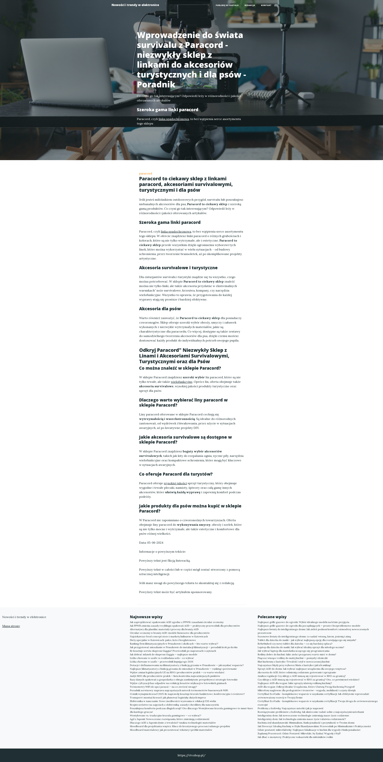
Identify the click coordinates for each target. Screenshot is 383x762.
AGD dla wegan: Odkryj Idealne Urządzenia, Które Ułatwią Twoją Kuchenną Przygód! (306, 686)
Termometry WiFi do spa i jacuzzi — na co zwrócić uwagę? (163, 686)
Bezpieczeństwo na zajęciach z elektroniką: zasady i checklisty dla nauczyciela (174, 704)
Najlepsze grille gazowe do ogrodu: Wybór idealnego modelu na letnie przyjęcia (303, 622)
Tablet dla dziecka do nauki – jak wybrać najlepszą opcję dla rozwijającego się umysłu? (307, 640)
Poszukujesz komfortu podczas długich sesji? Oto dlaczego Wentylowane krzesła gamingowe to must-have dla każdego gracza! (191, 710)
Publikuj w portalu (227, 5)
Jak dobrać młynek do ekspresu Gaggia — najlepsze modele (163, 654)
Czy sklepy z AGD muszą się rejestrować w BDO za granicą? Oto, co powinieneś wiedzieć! (309, 679)
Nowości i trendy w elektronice (135, 5)
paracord (145, 173)
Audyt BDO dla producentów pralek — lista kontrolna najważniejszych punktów (175, 675)
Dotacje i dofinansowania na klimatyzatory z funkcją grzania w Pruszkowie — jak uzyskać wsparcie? (187, 665)
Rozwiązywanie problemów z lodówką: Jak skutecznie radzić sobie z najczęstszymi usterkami (311, 711)
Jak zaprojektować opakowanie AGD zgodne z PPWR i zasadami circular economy (177, 622)
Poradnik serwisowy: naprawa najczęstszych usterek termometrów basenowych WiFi (179, 690)
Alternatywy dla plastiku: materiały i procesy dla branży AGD (164, 629)
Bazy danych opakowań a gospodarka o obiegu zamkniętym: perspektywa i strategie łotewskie (184, 679)
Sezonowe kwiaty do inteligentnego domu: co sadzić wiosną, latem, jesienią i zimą (304, 636)
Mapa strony (11, 626)
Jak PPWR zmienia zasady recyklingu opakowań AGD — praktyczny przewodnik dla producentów (185, 625)
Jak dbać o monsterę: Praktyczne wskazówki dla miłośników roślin (295, 737)
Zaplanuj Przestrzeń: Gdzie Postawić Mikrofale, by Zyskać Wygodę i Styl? (299, 733)
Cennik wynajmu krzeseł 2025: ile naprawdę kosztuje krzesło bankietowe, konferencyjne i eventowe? (187, 693)
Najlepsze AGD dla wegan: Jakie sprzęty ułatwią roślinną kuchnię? (295, 683)
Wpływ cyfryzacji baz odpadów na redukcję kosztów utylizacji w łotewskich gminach (178, 683)
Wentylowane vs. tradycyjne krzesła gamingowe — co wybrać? (165, 715)
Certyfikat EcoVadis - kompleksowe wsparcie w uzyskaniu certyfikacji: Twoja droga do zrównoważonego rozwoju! (318, 703)
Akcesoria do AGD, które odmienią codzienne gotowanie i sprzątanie (297, 672)
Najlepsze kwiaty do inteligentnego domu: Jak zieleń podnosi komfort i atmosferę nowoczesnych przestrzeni (313, 631)
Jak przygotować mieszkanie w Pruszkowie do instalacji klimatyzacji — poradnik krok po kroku (183, 647)
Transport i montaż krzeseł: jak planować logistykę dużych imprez (168, 697)
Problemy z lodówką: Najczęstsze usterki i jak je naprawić (291, 708)
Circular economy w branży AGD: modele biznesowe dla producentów (170, 632)
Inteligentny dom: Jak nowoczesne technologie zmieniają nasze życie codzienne (303, 715)
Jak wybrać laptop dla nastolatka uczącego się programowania (293, 650)
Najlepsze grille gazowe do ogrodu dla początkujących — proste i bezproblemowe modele (309, 625)
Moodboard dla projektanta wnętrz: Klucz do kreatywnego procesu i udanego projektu (180, 726)
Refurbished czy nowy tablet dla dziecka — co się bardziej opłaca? (295, 643)
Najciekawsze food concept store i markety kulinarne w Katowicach (169, 636)
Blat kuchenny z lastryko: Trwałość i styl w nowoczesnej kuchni (293, 661)
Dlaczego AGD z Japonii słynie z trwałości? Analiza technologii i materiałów (173, 722)
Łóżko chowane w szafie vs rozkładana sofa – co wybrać (162, 657)
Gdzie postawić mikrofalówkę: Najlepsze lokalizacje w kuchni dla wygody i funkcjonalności (309, 729)
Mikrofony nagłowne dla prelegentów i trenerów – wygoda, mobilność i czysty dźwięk (307, 690)
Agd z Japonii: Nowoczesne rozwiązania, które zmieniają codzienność (170, 719)
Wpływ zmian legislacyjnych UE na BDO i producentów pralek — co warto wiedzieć (177, 672)
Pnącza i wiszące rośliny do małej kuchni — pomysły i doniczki (292, 657)
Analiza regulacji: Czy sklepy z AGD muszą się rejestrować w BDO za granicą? (302, 675)
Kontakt (266, 5)
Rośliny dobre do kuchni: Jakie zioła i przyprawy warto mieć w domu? (297, 654)
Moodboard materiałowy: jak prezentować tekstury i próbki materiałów (171, 729)
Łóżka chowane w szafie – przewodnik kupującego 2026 (161, 661)
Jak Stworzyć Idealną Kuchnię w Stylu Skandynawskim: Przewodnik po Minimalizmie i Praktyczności (314, 726)
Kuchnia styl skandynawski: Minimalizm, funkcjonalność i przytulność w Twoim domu (306, 722)
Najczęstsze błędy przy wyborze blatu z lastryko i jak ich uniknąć (294, 665)
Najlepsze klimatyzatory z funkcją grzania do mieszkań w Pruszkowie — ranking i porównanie (183, 668)
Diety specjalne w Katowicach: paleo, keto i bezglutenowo (163, 640)
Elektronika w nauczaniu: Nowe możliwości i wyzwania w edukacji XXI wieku (173, 701)
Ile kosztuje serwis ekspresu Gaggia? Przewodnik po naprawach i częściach (173, 650)
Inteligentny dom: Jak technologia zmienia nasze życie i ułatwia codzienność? (302, 719)
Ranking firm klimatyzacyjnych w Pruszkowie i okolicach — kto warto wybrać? (174, 643)
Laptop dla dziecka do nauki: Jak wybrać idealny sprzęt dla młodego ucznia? (301, 647)
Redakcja (250, 5)
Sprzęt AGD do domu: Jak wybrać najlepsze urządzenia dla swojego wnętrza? (302, 668)
